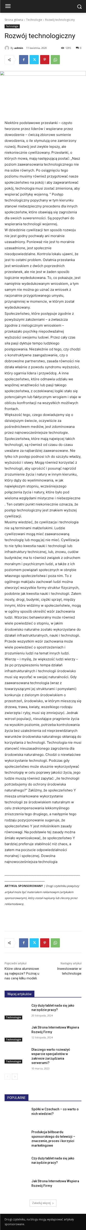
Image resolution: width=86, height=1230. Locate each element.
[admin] (8, 48)
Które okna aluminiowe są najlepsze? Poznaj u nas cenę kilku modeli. (22, 973)
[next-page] (15, 1077)
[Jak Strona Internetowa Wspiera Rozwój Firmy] (16, 1033)
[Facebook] (23, 59)
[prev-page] (7, 1077)
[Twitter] (34, 59)
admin (18, 48)
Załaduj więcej (41, 1203)
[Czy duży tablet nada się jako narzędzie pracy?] (16, 1011)
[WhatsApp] (55, 59)
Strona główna (14, 20)
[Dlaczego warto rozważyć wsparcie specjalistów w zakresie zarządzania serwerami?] (16, 1055)
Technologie (34, 20)
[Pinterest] (44, 59)
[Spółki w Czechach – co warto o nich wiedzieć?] (16, 1115)
